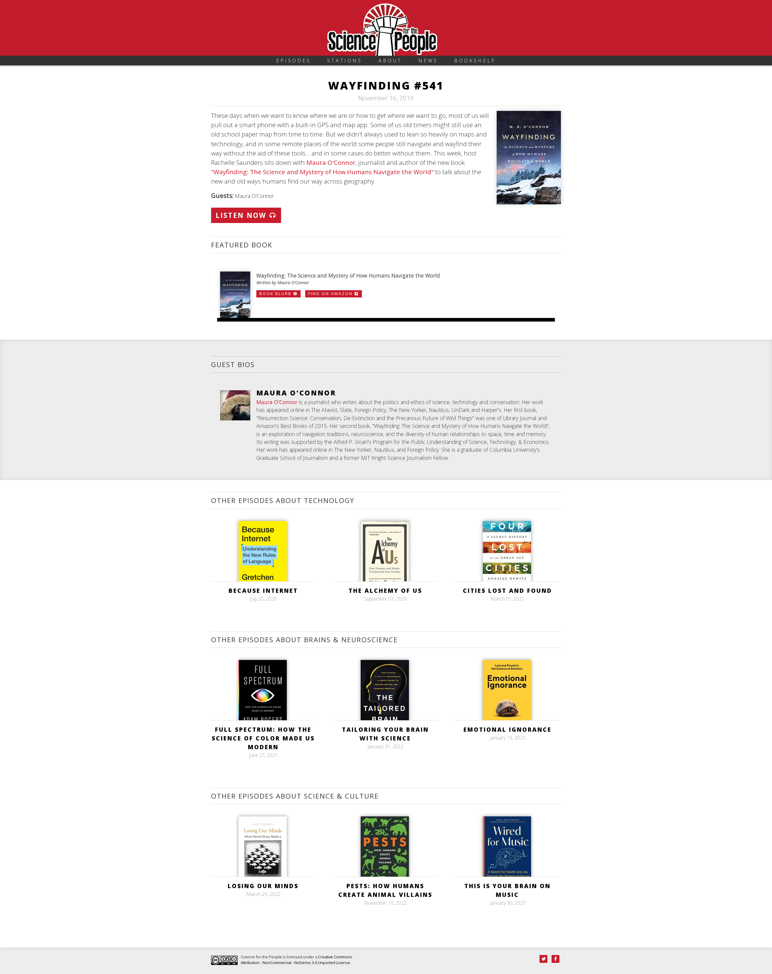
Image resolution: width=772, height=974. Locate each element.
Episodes (293, 60)
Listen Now (242, 215)
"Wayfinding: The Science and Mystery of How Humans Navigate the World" (322, 172)
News (428, 60)
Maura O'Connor (331, 162)
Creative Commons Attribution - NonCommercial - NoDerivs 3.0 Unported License (296, 959)
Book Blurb (276, 293)
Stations (344, 60)
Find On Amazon (331, 293)
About (390, 60)
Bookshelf (475, 60)
